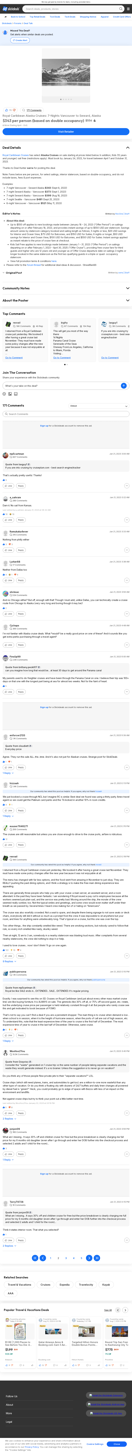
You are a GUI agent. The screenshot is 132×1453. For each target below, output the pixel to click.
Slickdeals (7, 23)
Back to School (18, 17)
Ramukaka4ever (19, 531)
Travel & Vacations (19, 1284)
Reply (21, 486)
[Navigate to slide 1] (61, 99)
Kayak (106, 1284)
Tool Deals (55, 17)
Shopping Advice (88, 17)
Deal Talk (28, 23)
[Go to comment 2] (67, 364)
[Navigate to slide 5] (71, 99)
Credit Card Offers (122, 17)
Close (117, 1444)
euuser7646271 (19, 826)
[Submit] (6, 414)
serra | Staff (123, 272)
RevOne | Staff (122, 214)
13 (43, 1365)
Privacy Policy (32, 1447)
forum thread (34, 265)
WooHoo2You (17, 1051)
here (54, 261)
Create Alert (21, 40)
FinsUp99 (15, 656)
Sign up (44, 425)
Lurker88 (15, 561)
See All (108, 1310)
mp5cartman (17, 454)
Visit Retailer (66, 131)
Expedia (65, 1284)
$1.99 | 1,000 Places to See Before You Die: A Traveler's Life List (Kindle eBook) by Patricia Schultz (20, 1343)
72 (10, 110)
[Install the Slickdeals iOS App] (106, 1413)
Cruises (45, 1284)
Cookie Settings (95, 1444)
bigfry (64, 322)
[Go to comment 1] (65, 364)
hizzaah (14, 783)
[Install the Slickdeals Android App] (106, 1404)
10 (110, 1365)
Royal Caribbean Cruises (16, 155)
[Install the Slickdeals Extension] (106, 1395)
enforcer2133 (17, 735)
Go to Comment (14, 357)
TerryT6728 (17, 1202)
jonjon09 (15, 1129)
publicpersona (18, 971)
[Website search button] (120, 8)
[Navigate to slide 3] (66, 99)
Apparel (104, 17)
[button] (14, 110)
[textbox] (62, 386)
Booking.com (44, 1360)
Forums (17, 23)
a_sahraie (15, 497)
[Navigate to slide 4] (68, 99)
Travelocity (86, 1284)
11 (9, 1365)
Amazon (8, 1360)
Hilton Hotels (78, 1360)
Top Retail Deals (37, 17)
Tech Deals (70, 17)
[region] (66, 1445)
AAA (11, 1293)
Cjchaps (14, 625)
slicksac (14, 592)
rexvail (16, 322)
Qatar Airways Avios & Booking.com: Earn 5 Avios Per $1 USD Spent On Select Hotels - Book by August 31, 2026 (53, 1343)
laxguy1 (113, 322)
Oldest (73, 406)
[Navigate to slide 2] (63, 99)
